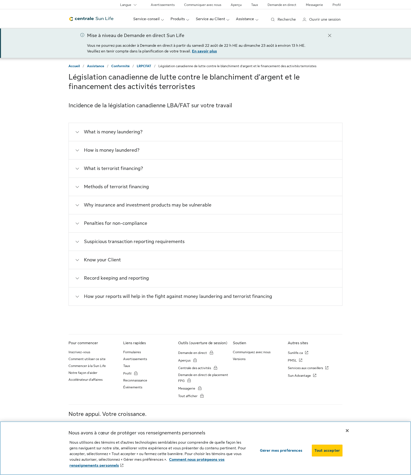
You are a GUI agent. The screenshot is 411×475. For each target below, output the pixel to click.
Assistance (95, 66)
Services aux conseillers (305, 368)
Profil (337, 5)
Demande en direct (282, 5)
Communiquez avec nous (251, 352)
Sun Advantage (299, 375)
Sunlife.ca (295, 353)
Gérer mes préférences (281, 450)
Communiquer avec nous (202, 5)
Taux (254, 5)
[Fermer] (330, 35)
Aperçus (184, 360)
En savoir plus (204, 51)
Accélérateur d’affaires (85, 379)
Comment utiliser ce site (87, 359)
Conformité (120, 66)
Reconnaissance (135, 380)
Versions (239, 359)
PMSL (292, 360)
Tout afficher (188, 396)
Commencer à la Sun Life (87, 366)
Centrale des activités (194, 368)
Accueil (74, 66)
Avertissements (163, 5)
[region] (205, 448)
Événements (132, 387)
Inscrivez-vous (79, 352)
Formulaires (132, 352)
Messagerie (314, 5)
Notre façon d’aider (82, 373)
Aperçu (236, 5)
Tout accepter (327, 450)
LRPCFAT (144, 66)
